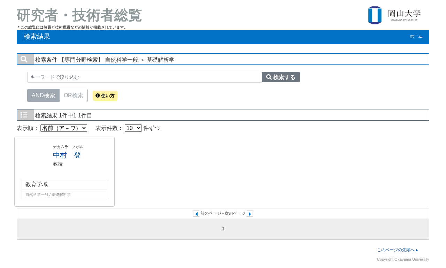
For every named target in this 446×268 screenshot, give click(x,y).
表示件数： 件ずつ (127, 128)
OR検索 (73, 95)
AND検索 (43, 95)
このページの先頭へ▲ (398, 249)
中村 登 (67, 155)
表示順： (28, 128)
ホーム (416, 36)
